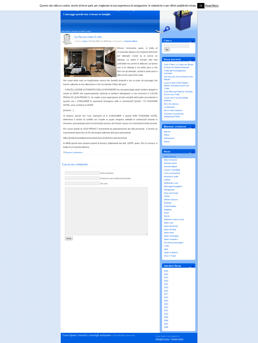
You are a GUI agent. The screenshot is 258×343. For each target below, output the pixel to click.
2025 (166, 271)
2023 (166, 277)
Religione (168, 210)
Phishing (167, 203)
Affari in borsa (170, 157)
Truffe (166, 246)
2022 (166, 281)
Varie (166, 249)
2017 (166, 294)
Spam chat (168, 223)
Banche (167, 132)
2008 (166, 320)
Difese (166, 135)
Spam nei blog (170, 229)
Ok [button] (200, 5)
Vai (166, 49)
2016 (166, 297)
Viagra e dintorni (171, 252)
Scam (166, 213)
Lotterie (167, 180)
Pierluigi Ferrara (162, 339)
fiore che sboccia (171, 104)
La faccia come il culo (88, 37)
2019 (166, 287)
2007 (166, 324)
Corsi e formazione (172, 173)
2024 (166, 274)
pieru (85, 41)
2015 (166, 301)
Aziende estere (170, 163)
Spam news (169, 233)
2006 (166, 327)
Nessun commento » (74, 152)
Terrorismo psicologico (173, 243)
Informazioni (169, 138)
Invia (68, 238)
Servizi (167, 216)
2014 (166, 304)
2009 (166, 317)
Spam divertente (171, 226)
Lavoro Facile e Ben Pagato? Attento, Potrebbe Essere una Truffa (176, 85)
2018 (166, 291)
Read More (212, 5)
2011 (166, 310)
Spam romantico (171, 239)
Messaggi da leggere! (173, 186)
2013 (166, 307)
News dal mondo (171, 193)
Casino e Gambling (172, 170)
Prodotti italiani (170, 206)
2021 (166, 284)
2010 (166, 314)
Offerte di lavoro (171, 199)
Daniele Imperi (177, 339)
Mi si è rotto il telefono (173, 110)
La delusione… (170, 107)
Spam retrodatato (171, 236)
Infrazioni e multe (171, 176)
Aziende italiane (130, 41)
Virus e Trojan (170, 256)
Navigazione (169, 190)
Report (167, 141)
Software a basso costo (174, 219)
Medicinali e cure (171, 183)
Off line (167, 196)
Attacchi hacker (170, 160)
